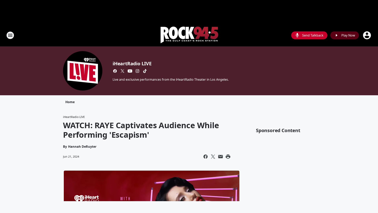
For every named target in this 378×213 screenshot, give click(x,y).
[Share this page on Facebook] (205, 156)
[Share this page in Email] (220, 156)
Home (70, 102)
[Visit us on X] (122, 71)
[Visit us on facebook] (115, 71)
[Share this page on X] (213, 156)
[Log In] (367, 35)
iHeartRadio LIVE (132, 63)
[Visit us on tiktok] (145, 71)
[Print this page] (228, 156)
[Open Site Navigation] (10, 35)
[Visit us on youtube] (130, 71)
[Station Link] (189, 35)
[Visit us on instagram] (137, 71)
